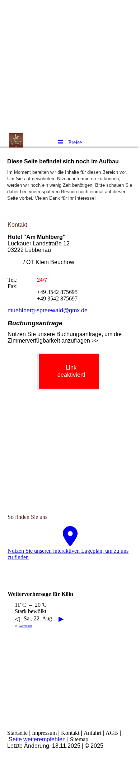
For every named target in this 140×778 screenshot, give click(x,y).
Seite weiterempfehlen (37, 739)
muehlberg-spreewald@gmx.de (48, 310)
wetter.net (25, 626)
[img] (70, 66)
